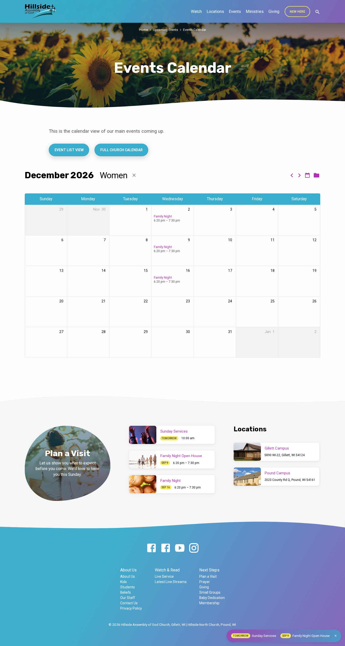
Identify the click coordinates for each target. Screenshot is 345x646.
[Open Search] (317, 12)
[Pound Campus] (247, 476)
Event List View (69, 150)
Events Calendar (194, 30)
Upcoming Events (165, 30)
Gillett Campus (277, 448)
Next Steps (209, 570)
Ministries (255, 11)
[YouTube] (179, 548)
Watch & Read (167, 570)
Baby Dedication (212, 598)
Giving (273, 11)
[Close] (335, 636)
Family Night (163, 216)
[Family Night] (142, 484)
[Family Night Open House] (142, 460)
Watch (196, 11)
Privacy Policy (131, 608)
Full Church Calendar (121, 150)
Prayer (204, 582)
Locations (215, 11)
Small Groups (209, 592)
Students (127, 587)
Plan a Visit (208, 576)
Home (143, 30)
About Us (128, 570)
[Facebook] (151, 548)
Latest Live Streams (171, 582)
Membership (209, 603)
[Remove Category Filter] (134, 175)
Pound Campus (277, 473)
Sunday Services (174, 431)
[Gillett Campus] (247, 452)
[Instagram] (194, 548)
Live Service (164, 576)
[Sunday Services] (142, 435)
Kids (123, 582)
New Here (297, 11)
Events (235, 11)
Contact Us (129, 603)
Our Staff (127, 598)
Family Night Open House (181, 456)
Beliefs (125, 592)
